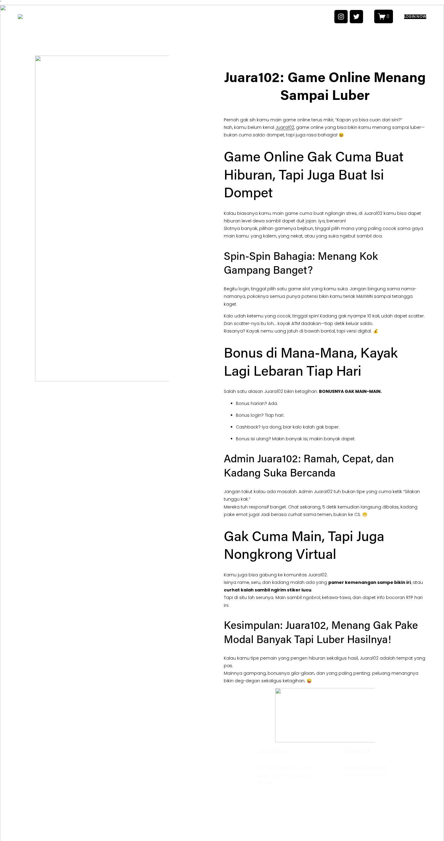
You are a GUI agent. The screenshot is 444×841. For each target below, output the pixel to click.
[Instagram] (341, 16)
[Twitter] (356, 16)
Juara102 (284, 127)
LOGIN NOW (415, 16)
